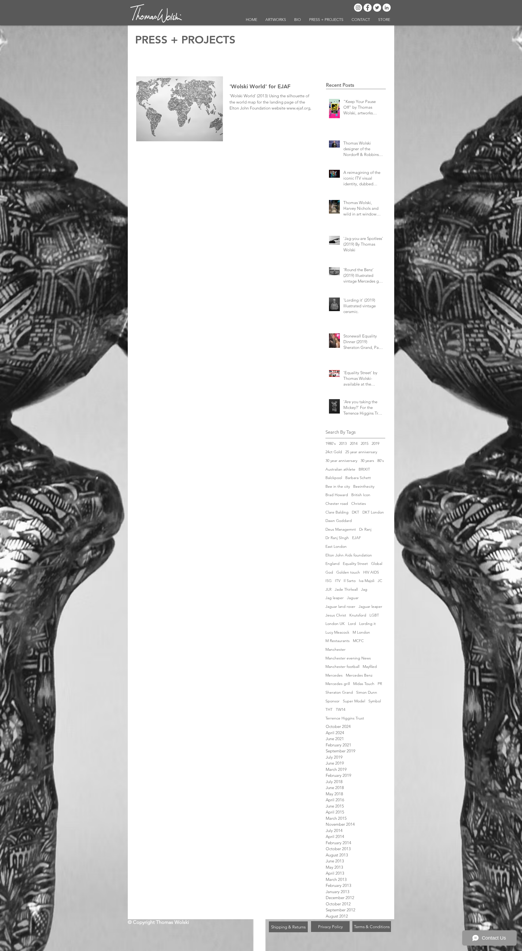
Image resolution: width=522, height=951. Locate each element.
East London (336, 546)
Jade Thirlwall (346, 589)
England (332, 563)
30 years (367, 460)
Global (376, 563)
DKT (355, 512)
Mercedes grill (337, 683)
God (329, 572)
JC (380, 580)
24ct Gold (333, 451)
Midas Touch (363, 683)
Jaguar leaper (370, 606)
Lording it (367, 623)
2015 (364, 443)
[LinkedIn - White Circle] (387, 8)
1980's (330, 443)
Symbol (374, 701)
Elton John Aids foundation (348, 555)
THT (329, 709)
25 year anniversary (361, 451)
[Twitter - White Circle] (377, 8)
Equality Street (355, 563)
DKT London (373, 512)
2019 (375, 443)
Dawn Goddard (338, 520)
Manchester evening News (348, 658)
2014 (354, 443)
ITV (337, 580)
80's (380, 460)
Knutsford (357, 615)
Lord (352, 623)
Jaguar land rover (340, 606)
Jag (364, 589)
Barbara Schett (358, 477)
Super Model (354, 701)
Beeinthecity (363, 486)
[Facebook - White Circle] (367, 8)
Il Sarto (350, 580)
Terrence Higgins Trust (344, 718)
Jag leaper (334, 597)
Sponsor (332, 701)
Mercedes (334, 675)
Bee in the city (337, 486)
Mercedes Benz (359, 675)
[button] (275, 19)
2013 (343, 443)
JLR (328, 589)
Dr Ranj (365, 529)
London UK (335, 623)
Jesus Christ (335, 615)
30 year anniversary (341, 460)
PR (380, 683)
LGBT (374, 615)
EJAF (356, 537)
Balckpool (333, 477)
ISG (328, 580)
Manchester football (342, 666)
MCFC (358, 640)
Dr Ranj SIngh (337, 537)
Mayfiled (370, 666)
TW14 (340, 709)
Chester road (336, 503)
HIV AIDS (371, 572)
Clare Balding (337, 512)
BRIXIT (364, 469)
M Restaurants (337, 640)
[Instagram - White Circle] (358, 8)
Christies (358, 503)
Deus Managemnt (340, 529)
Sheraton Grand (339, 692)
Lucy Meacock (337, 632)
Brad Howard (336, 494)
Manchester (335, 649)
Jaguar (353, 597)
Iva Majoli (366, 580)
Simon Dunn (366, 692)
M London (361, 632)
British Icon (360, 494)
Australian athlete (340, 469)
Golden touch (348, 572)
